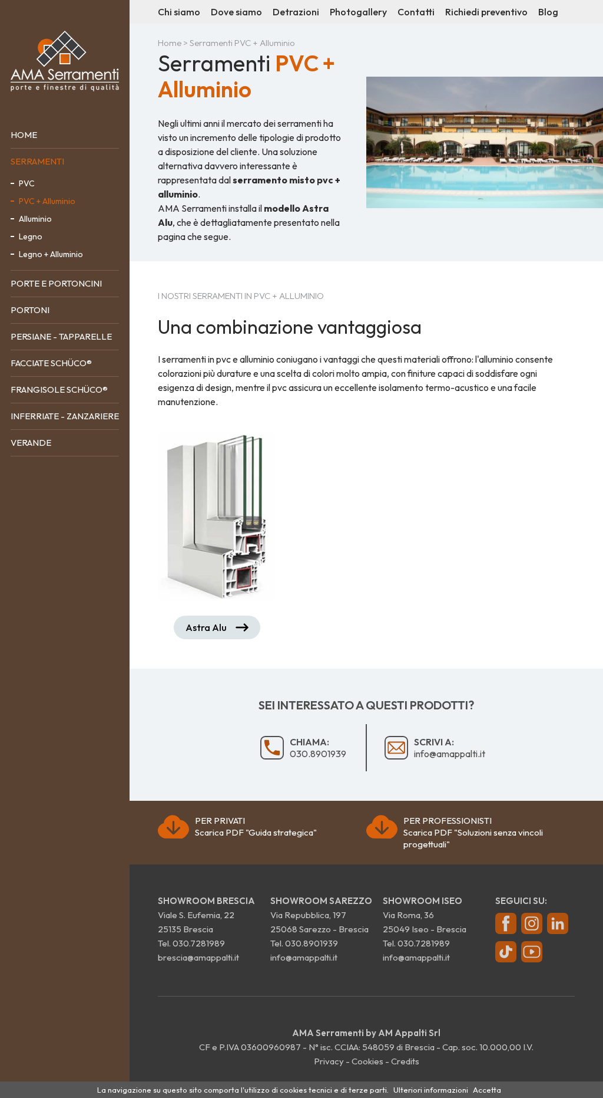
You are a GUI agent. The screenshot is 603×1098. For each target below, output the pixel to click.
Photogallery (358, 12)
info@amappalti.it (449, 748)
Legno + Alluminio (51, 254)
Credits (405, 1061)
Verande (31, 442)
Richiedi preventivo (486, 12)
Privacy (329, 1061)
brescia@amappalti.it (198, 957)
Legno (30, 236)
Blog (548, 12)
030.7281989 (199, 943)
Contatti (416, 12)
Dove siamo (236, 12)
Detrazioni (296, 12)
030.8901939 (318, 748)
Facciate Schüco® (51, 363)
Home (24, 134)
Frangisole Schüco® (59, 389)
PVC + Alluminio (47, 201)
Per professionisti (473, 832)
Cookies (367, 1061)
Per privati (256, 826)
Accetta (487, 1089)
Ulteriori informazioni (430, 1089)
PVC (27, 183)
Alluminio (35, 218)
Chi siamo (179, 12)
